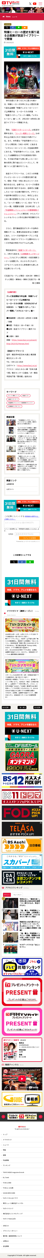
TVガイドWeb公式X (9, 1219)
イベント (7, 24)
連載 (4, 1155)
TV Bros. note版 (8, 1188)
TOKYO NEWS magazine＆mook (13, 1172)
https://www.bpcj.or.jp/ (27, 365)
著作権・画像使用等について (12, 1236)
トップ (5, 1134)
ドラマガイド (7, 1140)
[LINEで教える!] (19, 27)
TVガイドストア (8, 1208)
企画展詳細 (10, 484)
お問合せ (6, 1241)
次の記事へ (38, 707)
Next (40, 1116)
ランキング (6, 1165)
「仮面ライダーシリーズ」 (21, 129)
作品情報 (6, 1160)
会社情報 (6, 1246)
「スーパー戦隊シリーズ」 (25, 133)
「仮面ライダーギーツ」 (26, 250)
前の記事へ (6, 707)
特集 (4, 1150)
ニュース (6, 1145)
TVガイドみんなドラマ (10, 1198)
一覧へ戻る (22, 707)
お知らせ (6, 1226)
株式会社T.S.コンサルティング (13, 1213)
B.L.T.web (6, 1177)
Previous (3, 1116)
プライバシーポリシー (10, 1231)
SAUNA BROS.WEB (9, 1193)
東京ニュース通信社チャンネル (13, 1203)
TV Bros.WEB (7, 1183)
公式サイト (10, 489)
